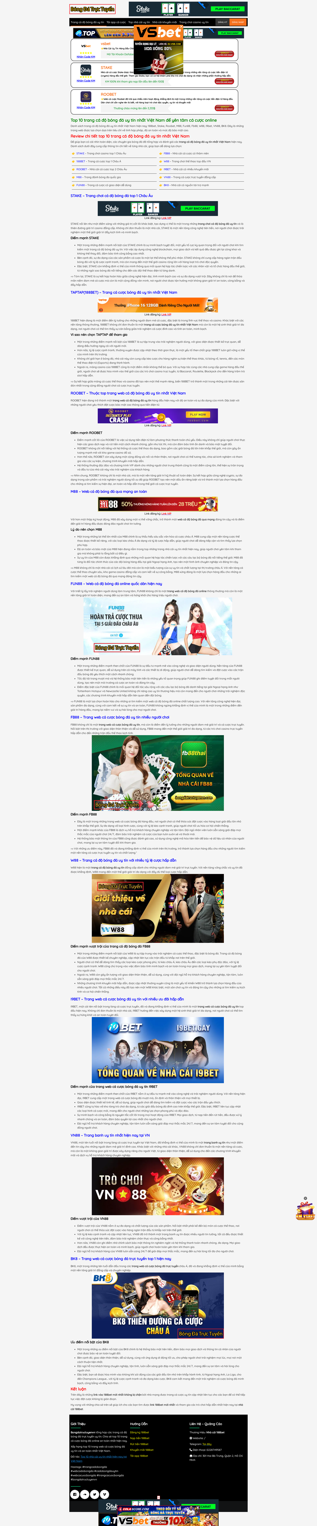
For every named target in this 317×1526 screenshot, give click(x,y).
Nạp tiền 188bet (139, 1438)
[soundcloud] (85, 1494)
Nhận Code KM (86, 56)
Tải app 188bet (139, 1455)
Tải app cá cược (116, 22)
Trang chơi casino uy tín (194, 22)
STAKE (80, 153)
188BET (80, 161)
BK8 (166, 185)
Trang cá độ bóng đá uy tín (87, 22)
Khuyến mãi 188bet (142, 1449)
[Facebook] (76, 1494)
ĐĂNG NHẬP (238, 22)
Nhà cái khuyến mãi (164, 22)
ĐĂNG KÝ (222, 22)
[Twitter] (95, 1494)
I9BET (167, 169)
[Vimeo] (105, 1494)
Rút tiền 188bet (139, 1444)
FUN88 (80, 185)
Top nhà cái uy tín (139, 22)
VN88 (167, 177)
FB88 (167, 153)
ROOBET (81, 169)
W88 (166, 161)
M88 (79, 177)
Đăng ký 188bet (139, 1432)
